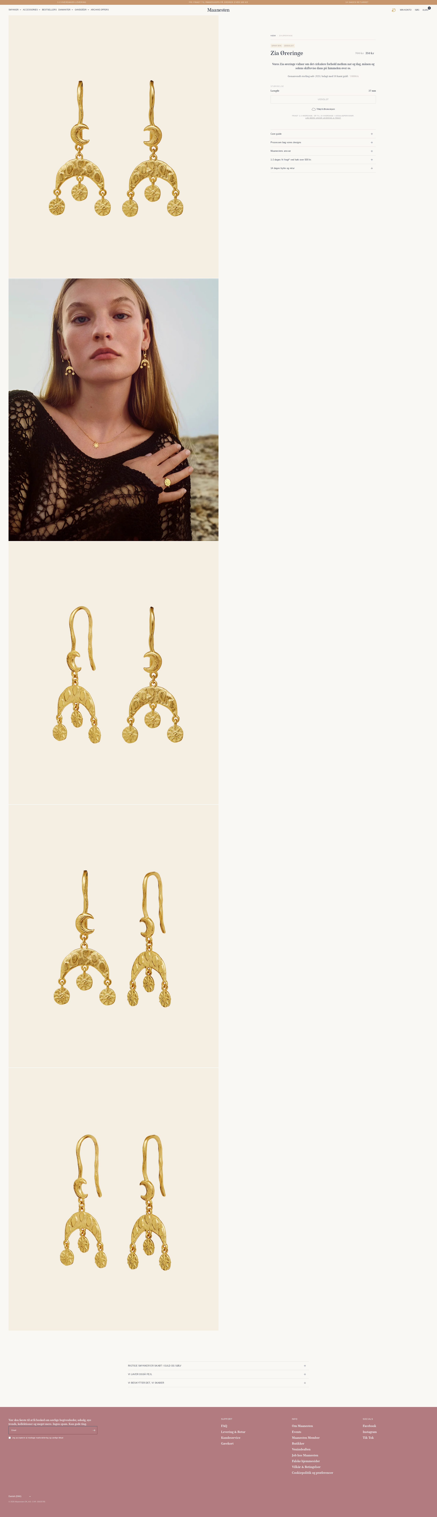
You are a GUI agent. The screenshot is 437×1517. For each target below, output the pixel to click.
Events (296, 1432)
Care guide (276, 134)
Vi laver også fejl (140, 1374)
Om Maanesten (302, 1426)
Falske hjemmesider (306, 1461)
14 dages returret (357, 2)
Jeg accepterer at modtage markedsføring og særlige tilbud (37, 1438)
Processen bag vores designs (286, 142)
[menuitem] (15, 9)
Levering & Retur (233, 1432)
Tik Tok (368, 1438)
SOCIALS (368, 1419)
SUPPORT (226, 1419)
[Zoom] (211, 22)
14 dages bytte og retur (282, 168)
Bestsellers (49, 10)
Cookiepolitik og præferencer (312, 1473)
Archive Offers (100, 10)
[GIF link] (394, 10)
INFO (295, 1419)
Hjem (273, 36)
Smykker (14, 10)
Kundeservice (230, 1438)
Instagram (370, 1432)
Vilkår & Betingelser (306, 1467)
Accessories (30, 10)
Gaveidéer (81, 10)
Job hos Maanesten (305, 1455)
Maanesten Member (306, 1438)
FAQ (224, 1426)
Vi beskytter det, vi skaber (146, 1383)
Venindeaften (301, 1449)
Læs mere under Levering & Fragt (323, 118)
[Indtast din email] (93, 1430)
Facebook (369, 1426)
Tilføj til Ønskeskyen (325, 109)
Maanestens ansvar (281, 151)
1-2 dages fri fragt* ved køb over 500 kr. (291, 159)
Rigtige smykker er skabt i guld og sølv (154, 1365)
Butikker (298, 1443)
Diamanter (64, 10)
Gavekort (227, 1443)
